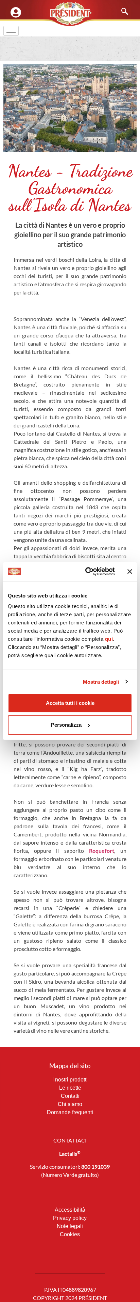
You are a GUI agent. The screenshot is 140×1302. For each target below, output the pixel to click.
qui (109, 639)
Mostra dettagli (101, 681)
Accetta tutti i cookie (70, 703)
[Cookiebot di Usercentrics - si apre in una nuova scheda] (86, 571)
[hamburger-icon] (11, 31)
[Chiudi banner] (129, 571)
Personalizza (66, 725)
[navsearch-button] (121, 12)
